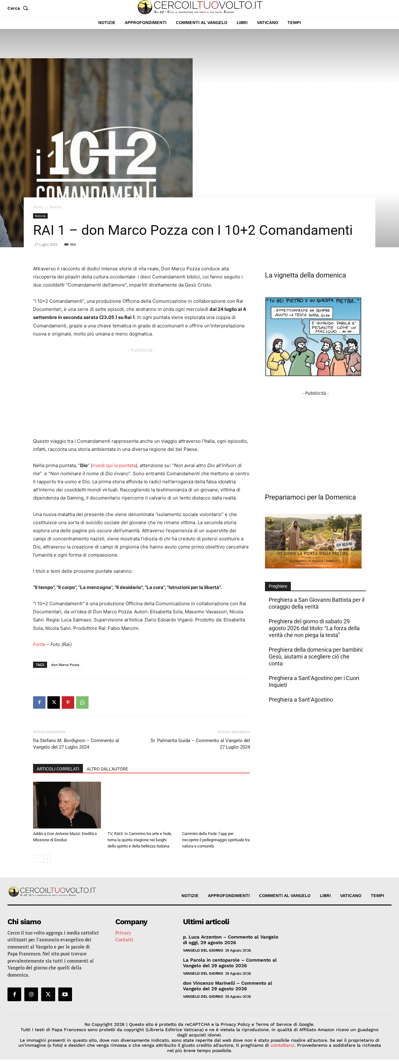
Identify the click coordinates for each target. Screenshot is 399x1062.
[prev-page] (37, 858)
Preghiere (278, 586)
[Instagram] (31, 994)
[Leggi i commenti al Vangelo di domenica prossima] (313, 567)
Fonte (39, 644)
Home (38, 207)
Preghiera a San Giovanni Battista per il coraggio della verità (316, 603)
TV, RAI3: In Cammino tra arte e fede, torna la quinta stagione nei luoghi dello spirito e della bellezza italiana (140, 839)
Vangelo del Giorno (203, 950)
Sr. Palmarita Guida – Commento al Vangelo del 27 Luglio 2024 (200, 744)
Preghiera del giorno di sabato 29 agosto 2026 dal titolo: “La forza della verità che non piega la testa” (314, 628)
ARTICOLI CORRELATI (58, 768)
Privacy (123, 932)
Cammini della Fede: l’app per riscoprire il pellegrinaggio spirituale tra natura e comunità (216, 839)
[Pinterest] (68, 702)
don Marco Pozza (65, 664)
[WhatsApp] (82, 702)
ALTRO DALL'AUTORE (107, 768)
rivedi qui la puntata (114, 465)
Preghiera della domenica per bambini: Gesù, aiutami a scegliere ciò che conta (316, 656)
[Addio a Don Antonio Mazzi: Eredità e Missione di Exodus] (67, 805)
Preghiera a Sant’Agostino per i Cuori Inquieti (314, 681)
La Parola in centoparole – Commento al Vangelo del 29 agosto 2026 (230, 962)
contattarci (282, 1045)
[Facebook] (39, 702)
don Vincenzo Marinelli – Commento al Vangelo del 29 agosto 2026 (227, 986)
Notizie (40, 216)
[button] (19, 8)
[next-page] (47, 858)
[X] (53, 702)
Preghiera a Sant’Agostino (301, 699)
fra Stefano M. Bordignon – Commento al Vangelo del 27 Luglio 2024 (76, 744)
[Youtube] (65, 994)
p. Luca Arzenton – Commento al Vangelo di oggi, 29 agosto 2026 (230, 939)
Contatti (124, 939)
